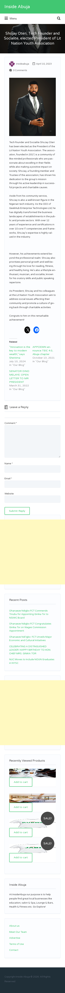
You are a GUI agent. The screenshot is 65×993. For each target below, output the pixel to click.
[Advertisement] (32, 551)
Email (8, 478)
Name (9, 463)
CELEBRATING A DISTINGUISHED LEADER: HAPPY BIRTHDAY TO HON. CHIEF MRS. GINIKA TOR (30, 650)
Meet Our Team (18, 932)
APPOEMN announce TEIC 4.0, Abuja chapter (42, 350)
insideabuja (22, 63)
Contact (13, 950)
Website (9, 493)
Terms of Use (16, 944)
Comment (11, 423)
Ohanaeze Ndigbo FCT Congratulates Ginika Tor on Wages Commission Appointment (30, 627)
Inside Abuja (17, 6)
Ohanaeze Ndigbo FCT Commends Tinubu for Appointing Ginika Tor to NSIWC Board (28, 614)
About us (14, 925)
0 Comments (20, 70)
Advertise (14, 938)
